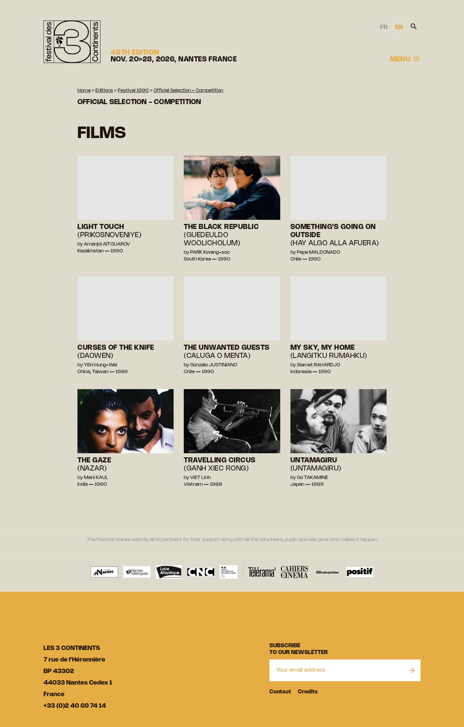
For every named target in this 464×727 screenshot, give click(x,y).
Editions (104, 91)
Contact (280, 691)
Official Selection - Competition (188, 91)
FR (384, 27)
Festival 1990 (133, 91)
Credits (308, 691)
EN (399, 27)
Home (84, 91)
